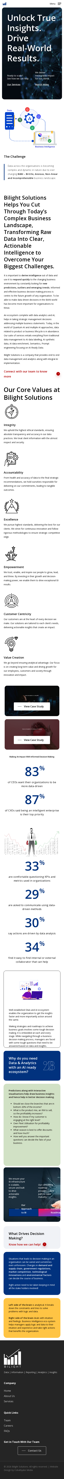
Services (8, 1401)
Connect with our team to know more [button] (25, 374)
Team (7, 1420)
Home (7, 1390)
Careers (8, 1425)
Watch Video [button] (42, 84)
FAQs (7, 1431)
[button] (55, 3)
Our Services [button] (13, 84)
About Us (9, 1396)
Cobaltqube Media (23, 1470)
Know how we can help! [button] (25, 1244)
